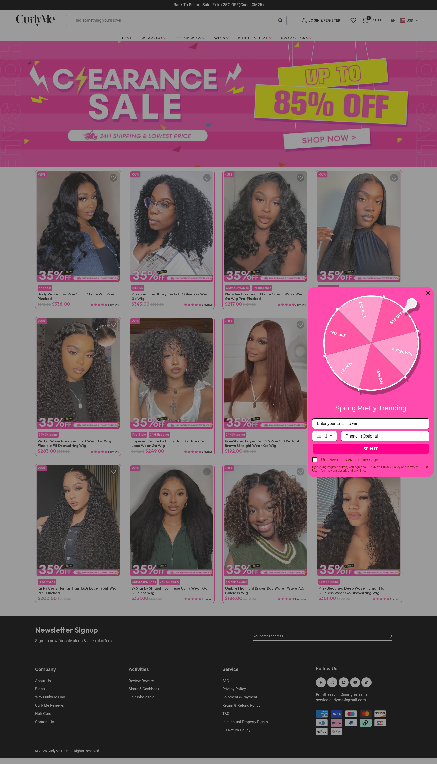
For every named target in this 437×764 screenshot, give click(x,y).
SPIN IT (371, 448)
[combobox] (324, 436)
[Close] (428, 293)
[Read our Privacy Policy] (426, 468)
